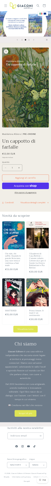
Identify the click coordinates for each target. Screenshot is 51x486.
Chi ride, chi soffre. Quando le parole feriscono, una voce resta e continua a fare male (13, 260)
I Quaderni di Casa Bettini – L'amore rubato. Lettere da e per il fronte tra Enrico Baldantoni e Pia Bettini (37, 261)
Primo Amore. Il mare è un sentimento (36, 313)
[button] (6, 6)
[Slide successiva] (34, 40)
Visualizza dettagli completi (33, 203)
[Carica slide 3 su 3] (29, 39)
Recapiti (27, 481)
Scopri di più (25, 413)
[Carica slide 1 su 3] (22, 39)
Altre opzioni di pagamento (26, 192)
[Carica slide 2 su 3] (25, 39)
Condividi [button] (9, 203)
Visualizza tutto (25, 329)
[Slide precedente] (17, 40)
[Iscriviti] (40, 436)
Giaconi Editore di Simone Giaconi (24, 473)
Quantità (5, 162)
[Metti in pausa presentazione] (48, 40)
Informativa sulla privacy (21, 477)
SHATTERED (11, 311)
